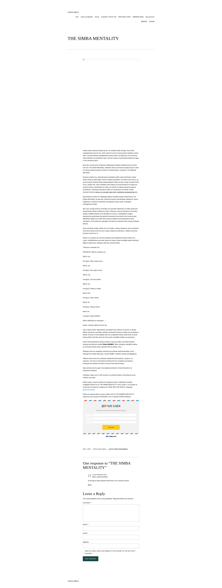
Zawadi (151, 21)
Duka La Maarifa (87, 17)
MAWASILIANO (138, 17)
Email (85, 533)
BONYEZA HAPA (89, 389)
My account (150, 17)
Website (86, 542)
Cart (77, 17)
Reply (90, 485)
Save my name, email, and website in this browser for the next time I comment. (110, 552)
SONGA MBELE (73, 12)
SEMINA (144, 21)
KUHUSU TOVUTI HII (108, 17)
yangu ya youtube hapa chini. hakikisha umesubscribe (115, 192)
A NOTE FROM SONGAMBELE (118, 449)
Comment (87, 503)
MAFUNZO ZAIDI (124, 17)
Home (97, 17)
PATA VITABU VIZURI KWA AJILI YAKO (100, 3)
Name (85, 524)
